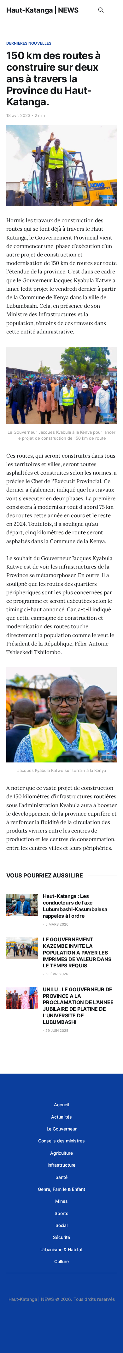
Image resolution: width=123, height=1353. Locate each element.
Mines (61, 1201)
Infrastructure (62, 1165)
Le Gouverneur (62, 1128)
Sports (61, 1213)
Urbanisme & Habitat (61, 1249)
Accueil (61, 1104)
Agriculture (61, 1153)
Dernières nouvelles (28, 43)
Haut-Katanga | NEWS (42, 10)
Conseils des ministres (61, 1140)
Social (62, 1225)
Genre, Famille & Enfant (61, 1189)
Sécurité (61, 1237)
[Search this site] (101, 10)
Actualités (61, 1116)
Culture (61, 1261)
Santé (61, 1177)
